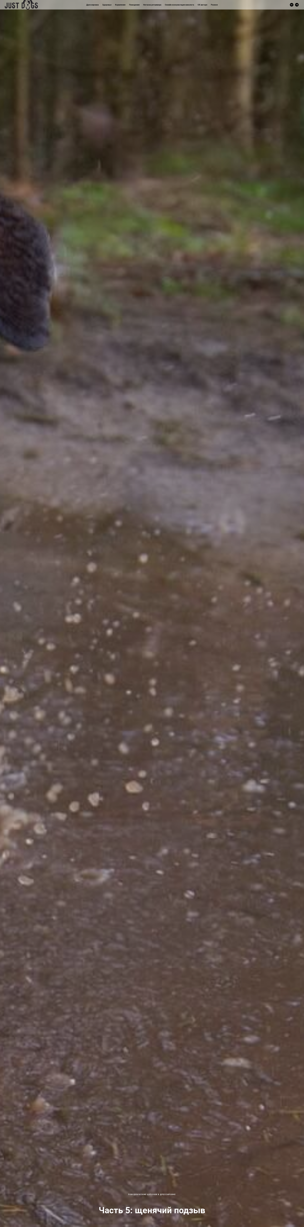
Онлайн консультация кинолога (179, 5)
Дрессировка (92, 5)
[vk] (291, 5)
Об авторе (202, 5)
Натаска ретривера (152, 5)
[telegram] (297, 5)
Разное (214, 5)
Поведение (134, 5)
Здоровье (107, 5)
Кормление (120, 5)
